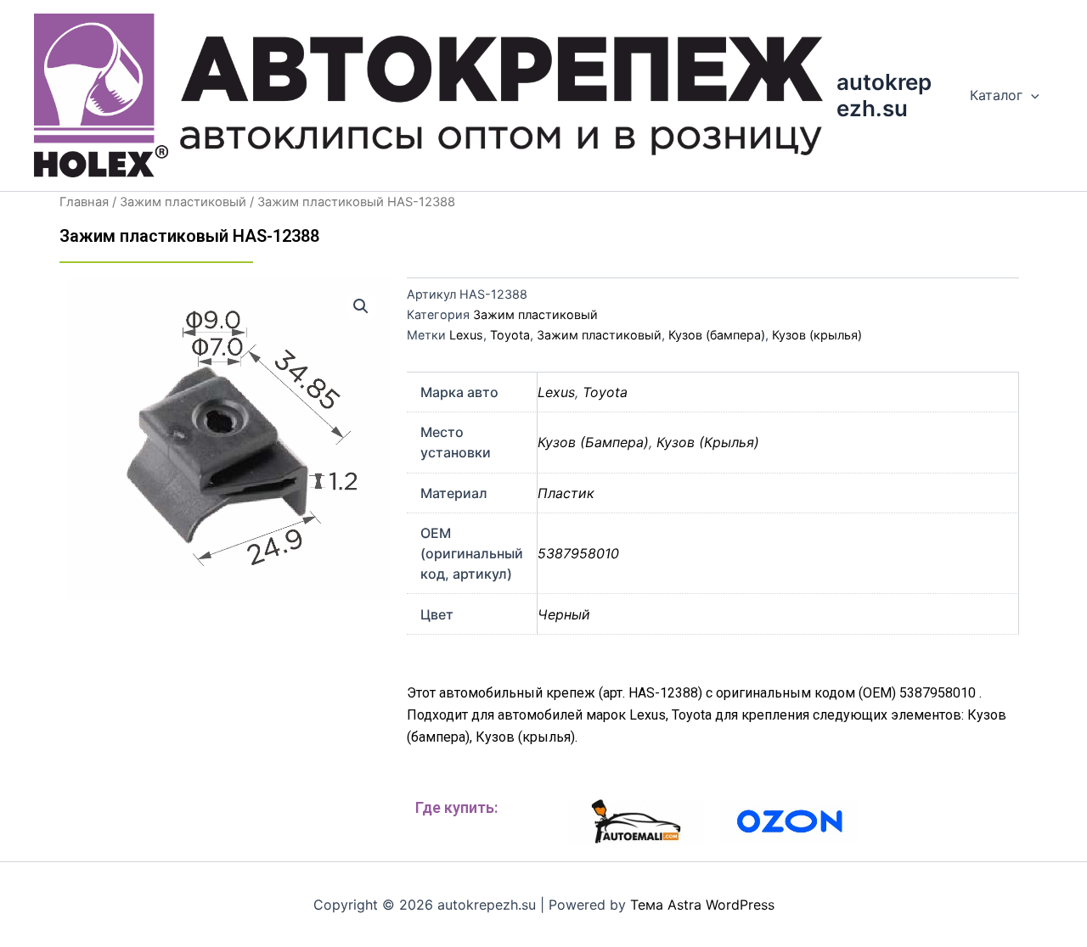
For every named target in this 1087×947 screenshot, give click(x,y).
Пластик (566, 493)
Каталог (996, 95)
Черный (564, 614)
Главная (84, 202)
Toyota (510, 335)
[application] (1030, 95)
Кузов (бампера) (716, 335)
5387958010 (578, 553)
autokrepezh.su (884, 95)
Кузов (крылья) (817, 335)
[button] (361, 306)
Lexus (466, 335)
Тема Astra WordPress (702, 904)
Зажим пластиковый (183, 202)
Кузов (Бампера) (593, 442)
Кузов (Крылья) (707, 442)
